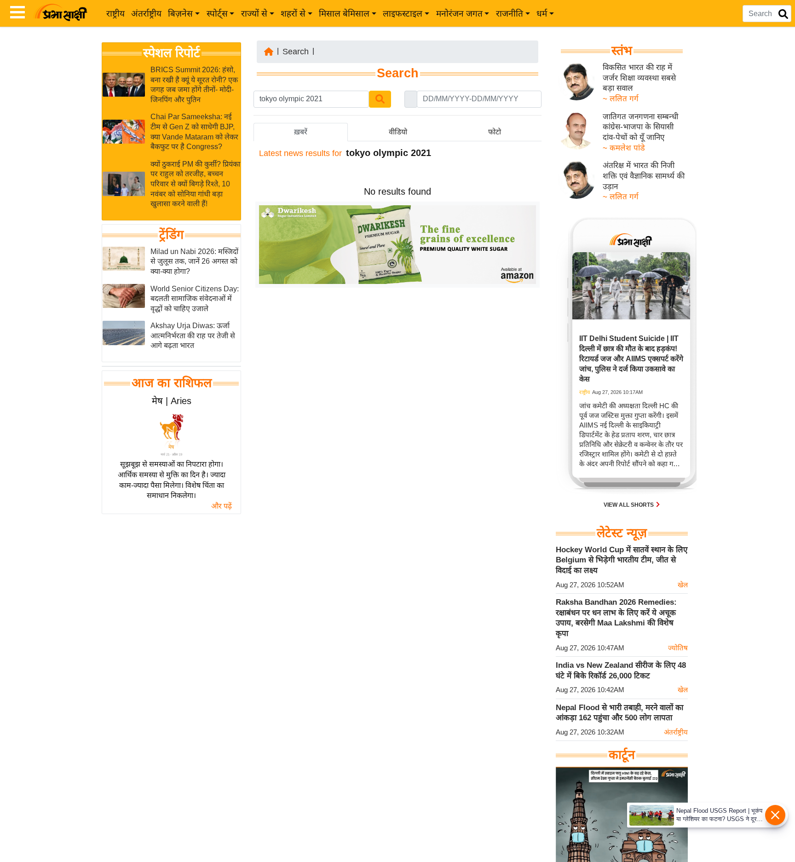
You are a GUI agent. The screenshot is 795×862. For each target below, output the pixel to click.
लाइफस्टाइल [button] (402, 13)
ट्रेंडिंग (171, 235)
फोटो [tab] (494, 132)
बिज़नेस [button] (180, 13)
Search (295, 51)
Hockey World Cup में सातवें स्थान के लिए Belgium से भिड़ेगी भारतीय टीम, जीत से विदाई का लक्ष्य (621, 560)
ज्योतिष (678, 648)
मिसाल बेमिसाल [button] (344, 13)
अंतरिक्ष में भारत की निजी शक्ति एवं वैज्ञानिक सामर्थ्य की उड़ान (644, 176)
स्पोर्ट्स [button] (217, 13)
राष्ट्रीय (115, 13)
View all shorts (629, 505)
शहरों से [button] (293, 13)
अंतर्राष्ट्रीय (146, 13)
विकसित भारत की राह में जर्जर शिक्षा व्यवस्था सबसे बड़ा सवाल (639, 78)
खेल (683, 585)
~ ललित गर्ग (621, 98)
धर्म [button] (541, 13)
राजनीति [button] (509, 13)
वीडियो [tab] (398, 132)
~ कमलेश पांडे (624, 148)
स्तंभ (621, 51)
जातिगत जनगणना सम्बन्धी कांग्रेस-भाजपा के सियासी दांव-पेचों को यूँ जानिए (640, 127)
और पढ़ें (221, 506)
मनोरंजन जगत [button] (459, 13)
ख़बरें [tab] (300, 132)
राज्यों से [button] (254, 13)
